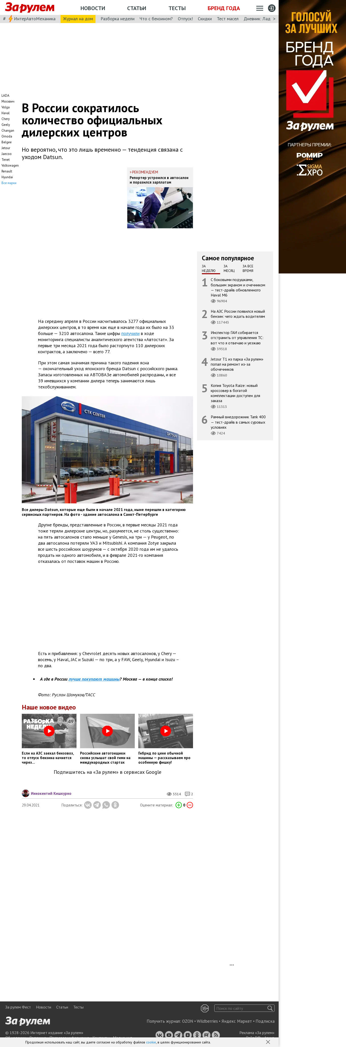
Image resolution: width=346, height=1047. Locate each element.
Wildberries (207, 1021)
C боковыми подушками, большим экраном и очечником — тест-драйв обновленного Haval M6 (238, 287)
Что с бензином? (156, 19)
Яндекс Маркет (236, 1021)
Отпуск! (185, 19)
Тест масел (228, 19)
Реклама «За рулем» (257, 1032)
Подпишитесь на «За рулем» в (107, 772)
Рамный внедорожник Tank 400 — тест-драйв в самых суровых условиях (238, 421)
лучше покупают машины (94, 679)
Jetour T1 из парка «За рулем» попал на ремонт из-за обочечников (237, 363)
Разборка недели (117, 19)
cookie (151, 1042)
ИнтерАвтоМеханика (34, 19)
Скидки (205, 19)
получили (130, 333)
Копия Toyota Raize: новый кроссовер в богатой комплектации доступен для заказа (235, 393)
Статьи (136, 8)
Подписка (265, 1021)
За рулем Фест (18, 1007)
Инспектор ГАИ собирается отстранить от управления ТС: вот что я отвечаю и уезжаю (237, 337)
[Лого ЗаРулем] (29, 7)
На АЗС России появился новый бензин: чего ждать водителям (238, 314)
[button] (268, 1042)
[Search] (270, 1008)
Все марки (9, 183)
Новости (93, 8)
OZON (187, 1021)
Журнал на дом (78, 19)
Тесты (177, 8)
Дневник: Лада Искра (265, 19)
